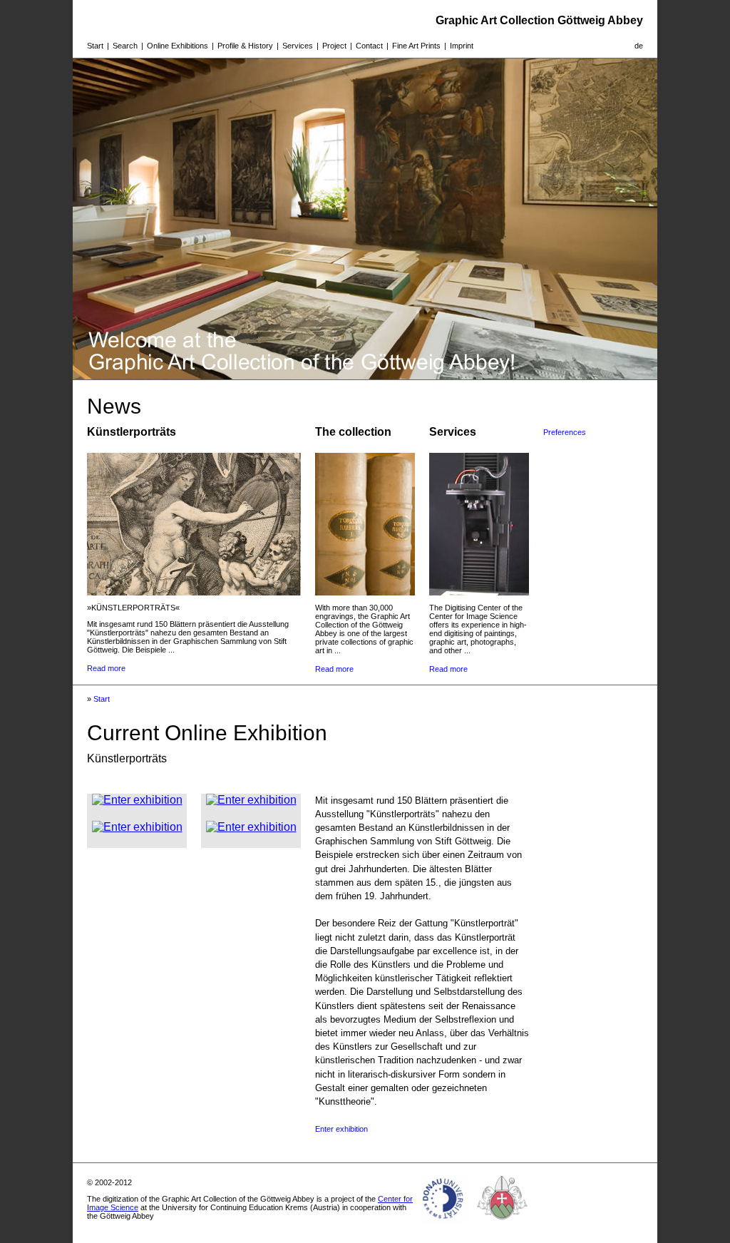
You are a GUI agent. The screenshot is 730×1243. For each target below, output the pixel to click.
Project (334, 45)
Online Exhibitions (177, 45)
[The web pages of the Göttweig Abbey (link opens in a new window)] (502, 1224)
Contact (369, 45)
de (638, 45)
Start (95, 45)
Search (125, 45)
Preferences (564, 432)
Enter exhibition (341, 1129)
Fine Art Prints (416, 45)
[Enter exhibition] (137, 800)
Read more (106, 668)
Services (297, 45)
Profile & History (245, 45)
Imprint (461, 45)
